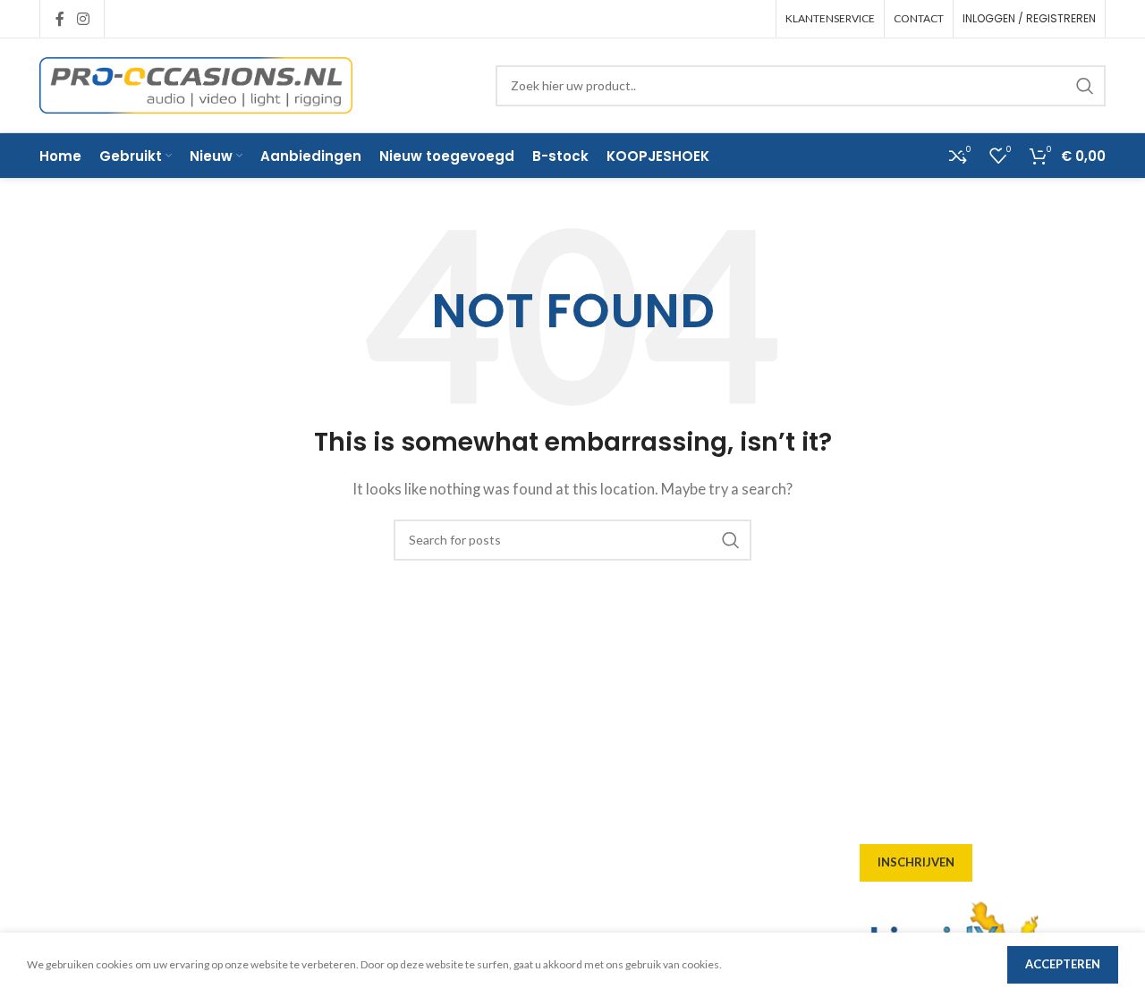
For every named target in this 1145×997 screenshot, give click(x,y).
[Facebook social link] (60, 18)
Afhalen (338, 815)
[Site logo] (195, 83)
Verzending (349, 848)
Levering (341, 783)
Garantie (341, 912)
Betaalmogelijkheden (380, 880)
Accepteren (1062, 964)
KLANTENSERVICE (830, 18)
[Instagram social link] (83, 18)
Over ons (341, 751)
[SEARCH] (1085, 85)
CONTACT (919, 18)
